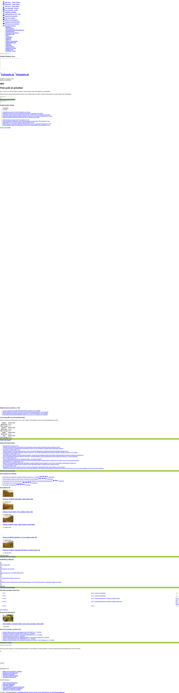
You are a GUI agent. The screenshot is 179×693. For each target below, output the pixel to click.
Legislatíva (9, 37)
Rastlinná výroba (11, 48)
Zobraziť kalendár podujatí (8, 556)
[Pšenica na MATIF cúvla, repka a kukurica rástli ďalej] (8, 522)
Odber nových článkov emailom (12, 671)
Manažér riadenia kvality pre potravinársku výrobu (22, 632)
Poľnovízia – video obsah (11, 4)
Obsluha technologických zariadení (19, 633)
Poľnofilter (9, 45)
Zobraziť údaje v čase (6, 439)
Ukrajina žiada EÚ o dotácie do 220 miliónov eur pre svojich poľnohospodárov (25, 412)
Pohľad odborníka (11, 42)
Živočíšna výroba (11, 51)
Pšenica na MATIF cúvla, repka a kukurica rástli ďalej (19, 524)
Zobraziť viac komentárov (7, 471)
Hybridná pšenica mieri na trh (16, 112)
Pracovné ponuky (9, 18)
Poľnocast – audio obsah (11, 6)
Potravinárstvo (10, 47)
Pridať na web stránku (5, 127)
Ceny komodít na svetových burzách (13, 687)
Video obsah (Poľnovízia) (10, 682)
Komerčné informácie (12, 33)
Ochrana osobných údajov (10, 675)
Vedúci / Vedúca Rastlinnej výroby (19, 638)
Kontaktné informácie (9, 677)
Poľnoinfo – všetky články (11, 2)
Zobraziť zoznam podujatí (7, 587)
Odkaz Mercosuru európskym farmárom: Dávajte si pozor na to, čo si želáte (27, 116)
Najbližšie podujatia (9, 12)
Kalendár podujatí (8, 685)
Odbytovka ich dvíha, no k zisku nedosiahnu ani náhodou (23, 113)
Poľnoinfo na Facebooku (11, 24)
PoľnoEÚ (8, 44)
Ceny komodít (10, 28)
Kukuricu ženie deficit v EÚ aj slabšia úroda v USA (18, 512)
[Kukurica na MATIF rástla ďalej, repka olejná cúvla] (8, 496)
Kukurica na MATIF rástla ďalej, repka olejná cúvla (21, 117)
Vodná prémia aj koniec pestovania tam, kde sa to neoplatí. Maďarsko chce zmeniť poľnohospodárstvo (33, 481)
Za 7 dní (5, 109)
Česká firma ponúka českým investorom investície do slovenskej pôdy (26, 114)
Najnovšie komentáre (10, 16)
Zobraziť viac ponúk (6, 642)
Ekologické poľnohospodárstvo (15, 30)
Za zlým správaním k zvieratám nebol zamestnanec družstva (21, 410)
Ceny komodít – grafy (10, 10)
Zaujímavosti (9, 49)
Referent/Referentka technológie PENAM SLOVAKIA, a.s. (26, 637)
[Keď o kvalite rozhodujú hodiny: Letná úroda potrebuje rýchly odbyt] (8, 621)
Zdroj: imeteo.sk (4, 609)
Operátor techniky (14, 636)
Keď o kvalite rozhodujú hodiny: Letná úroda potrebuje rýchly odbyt (23, 624)
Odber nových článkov (10, 20)
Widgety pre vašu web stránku (12, 689)
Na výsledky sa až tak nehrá (16, 485)
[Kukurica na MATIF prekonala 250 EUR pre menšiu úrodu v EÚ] (8, 547)
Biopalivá (8, 27)
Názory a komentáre (12, 41)
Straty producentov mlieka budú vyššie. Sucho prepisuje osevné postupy (26, 121)
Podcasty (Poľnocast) (9, 684)
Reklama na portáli (8, 674)
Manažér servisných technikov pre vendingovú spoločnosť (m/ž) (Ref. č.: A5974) (28, 640)
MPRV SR (8, 40)
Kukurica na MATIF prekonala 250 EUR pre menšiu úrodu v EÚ (21, 550)
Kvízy (7, 35)
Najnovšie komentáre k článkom (12, 688)
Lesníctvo (8, 38)
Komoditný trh (10, 34)
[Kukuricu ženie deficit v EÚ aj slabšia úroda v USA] (8, 509)
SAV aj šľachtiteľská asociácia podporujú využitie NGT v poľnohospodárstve (25, 413)
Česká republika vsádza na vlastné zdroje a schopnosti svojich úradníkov (26, 125)
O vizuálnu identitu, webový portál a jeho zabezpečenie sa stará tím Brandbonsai (41, 692)
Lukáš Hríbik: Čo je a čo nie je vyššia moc (18, 122)
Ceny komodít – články (11, 8)
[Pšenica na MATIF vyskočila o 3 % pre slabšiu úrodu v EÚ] (8, 534)
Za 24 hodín (5, 108)
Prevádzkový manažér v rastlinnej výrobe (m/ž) (22, 635)
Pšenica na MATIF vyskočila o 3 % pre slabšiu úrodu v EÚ (20, 537)
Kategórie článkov (9, 26)
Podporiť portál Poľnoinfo (11, 22)
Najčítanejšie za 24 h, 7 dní (11, 14)
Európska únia (10, 31)
